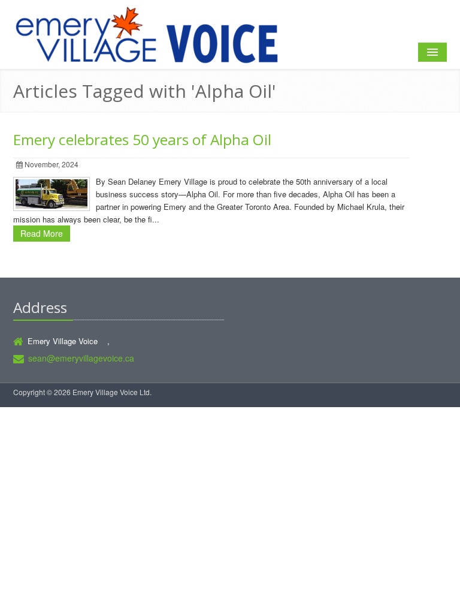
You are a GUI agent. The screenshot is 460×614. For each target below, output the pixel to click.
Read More (41, 233)
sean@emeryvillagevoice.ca (81, 358)
